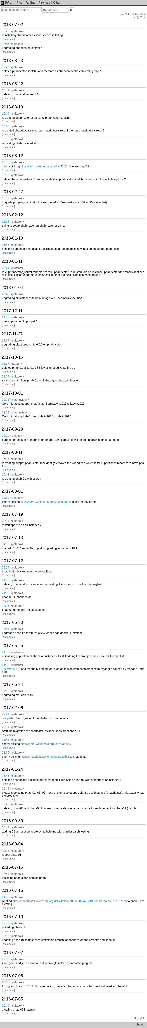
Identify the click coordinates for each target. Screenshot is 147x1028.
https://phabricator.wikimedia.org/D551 (45, 756)
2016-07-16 (12, 867)
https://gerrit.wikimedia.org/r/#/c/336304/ (46, 743)
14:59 (5, 544)
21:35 (5, 752)
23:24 (5, 567)
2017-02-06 (12, 707)
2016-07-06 (12, 975)
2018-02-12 (12, 214)
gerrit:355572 (12, 668)
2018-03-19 (12, 107)
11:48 (5, 44)
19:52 (5, 175)
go (71, 9)
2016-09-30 (12, 820)
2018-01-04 (12, 287)
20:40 (5, 1005)
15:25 (5, 126)
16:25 (5, 31)
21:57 (5, 317)
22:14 (5, 520)
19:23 (5, 605)
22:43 (5, 294)
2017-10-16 (12, 357)
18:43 (5, 788)
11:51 (5, 497)
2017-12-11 (12, 310)
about (139, 1024)
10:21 (5, 850)
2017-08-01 (12, 491)
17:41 (5, 629)
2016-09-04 (12, 844)
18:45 (5, 775)
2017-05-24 (12, 684)
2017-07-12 (12, 560)
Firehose (44, 2)
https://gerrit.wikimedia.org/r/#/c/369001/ (45, 501)
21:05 (5, 221)
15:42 (5, 474)
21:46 (5, 244)
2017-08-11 (12, 452)
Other (56, 2)
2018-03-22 (12, 83)
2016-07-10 (12, 916)
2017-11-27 (12, 334)
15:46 (5, 113)
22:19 (5, 412)
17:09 (5, 691)
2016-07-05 (12, 999)
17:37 (5, 340)
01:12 (5, 665)
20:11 (5, 435)
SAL (8, 2)
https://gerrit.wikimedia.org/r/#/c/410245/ (45, 166)
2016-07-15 (12, 890)
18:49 (5, 827)
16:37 (5, 198)
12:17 (5, 923)
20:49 (5, 90)
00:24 (5, 268)
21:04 (5, 376)
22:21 (5, 714)
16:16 (5, 458)
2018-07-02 (12, 24)
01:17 (5, 652)
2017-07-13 (12, 537)
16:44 (5, 873)
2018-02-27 (12, 191)
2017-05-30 (12, 622)
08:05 (5, 982)
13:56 (5, 139)
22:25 (5, 399)
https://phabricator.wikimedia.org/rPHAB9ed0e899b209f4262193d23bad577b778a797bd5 (70, 901)
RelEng (30, 2)
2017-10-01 (12, 393)
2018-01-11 (12, 261)
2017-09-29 (12, 429)
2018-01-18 (12, 238)
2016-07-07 (12, 952)
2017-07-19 (12, 514)
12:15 (5, 936)
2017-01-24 (12, 769)
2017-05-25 (12, 645)
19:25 (5, 67)
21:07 (5, 363)
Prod (19, 2)
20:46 (5, 162)
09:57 (5, 959)
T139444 (32, 986)
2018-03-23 (12, 60)
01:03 (5, 897)
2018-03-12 (12, 155)
